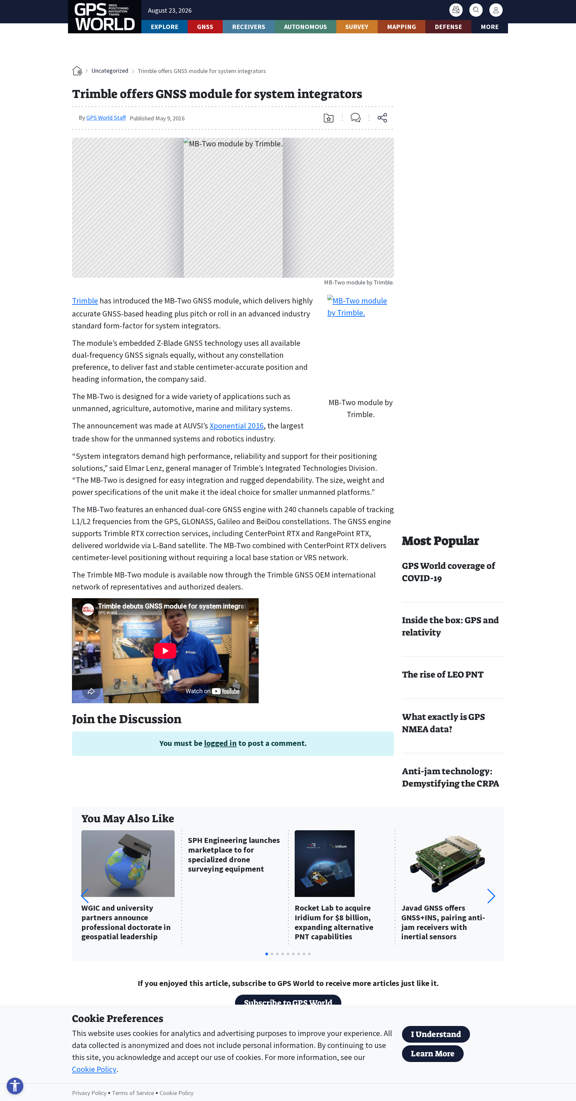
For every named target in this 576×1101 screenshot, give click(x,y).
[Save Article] (328, 118)
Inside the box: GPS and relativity (450, 626)
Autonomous (305, 26)
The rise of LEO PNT (443, 674)
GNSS (205, 26)
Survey (356, 26)
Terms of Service (133, 1093)
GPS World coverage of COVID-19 (448, 572)
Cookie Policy (94, 1069)
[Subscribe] (456, 10)
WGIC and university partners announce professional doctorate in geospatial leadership (126, 922)
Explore (164, 26)
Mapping (401, 26)
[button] (491, 896)
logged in (220, 743)
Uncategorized (109, 70)
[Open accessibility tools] (15, 1086)
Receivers (248, 26)
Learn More (433, 1053)
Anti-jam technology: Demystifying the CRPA (450, 777)
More (490, 26)
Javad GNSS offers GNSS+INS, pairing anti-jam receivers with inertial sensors (443, 922)
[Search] (476, 10)
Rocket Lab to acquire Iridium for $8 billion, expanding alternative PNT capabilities (334, 922)
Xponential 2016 (237, 425)
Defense (448, 26)
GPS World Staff (106, 117)
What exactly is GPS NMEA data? (443, 723)
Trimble (85, 300)
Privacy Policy (89, 1093)
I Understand (436, 1034)
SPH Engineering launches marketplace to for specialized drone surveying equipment (234, 855)
